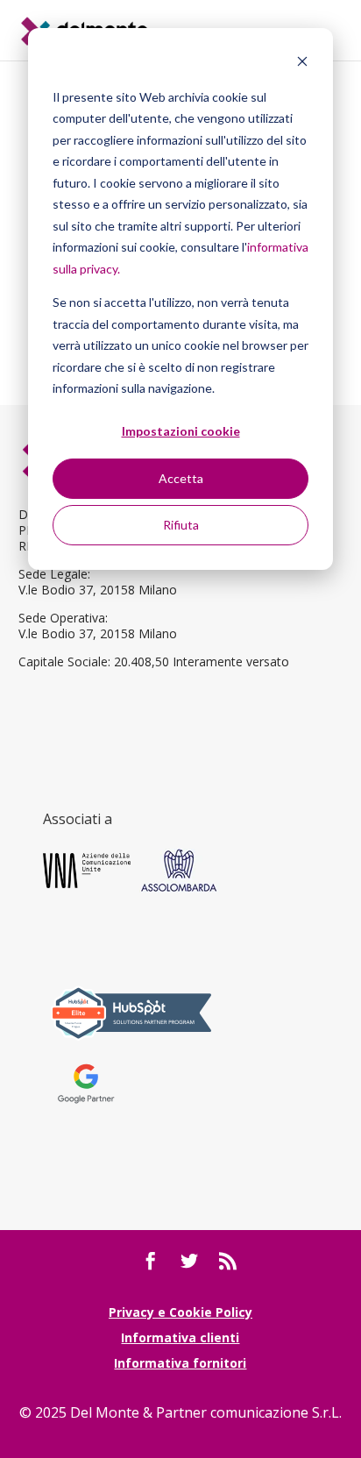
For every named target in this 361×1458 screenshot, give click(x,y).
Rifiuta (181, 524)
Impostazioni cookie (181, 430)
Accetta (181, 478)
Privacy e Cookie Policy (180, 1312)
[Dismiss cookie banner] (302, 64)
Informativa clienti (180, 1337)
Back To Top (345, 1342)
